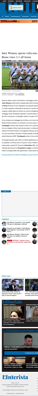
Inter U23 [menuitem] (34, 16)
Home (4, 1)
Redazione (19, 1)
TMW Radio (27, 1)
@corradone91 (20, 94)
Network (11, 1)
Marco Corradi (7, 94)
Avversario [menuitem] (25, 16)
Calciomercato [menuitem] (15, 16)
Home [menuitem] (7, 16)
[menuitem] (2, 16)
